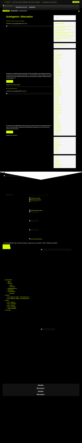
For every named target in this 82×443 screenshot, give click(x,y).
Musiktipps (57, 146)
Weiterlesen (10, 81)
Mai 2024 (56, 81)
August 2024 (57, 76)
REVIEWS (10, 283)
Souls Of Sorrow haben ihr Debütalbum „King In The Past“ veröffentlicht (26, 2)
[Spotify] (68, 1)
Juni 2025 (57, 61)
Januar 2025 (57, 69)
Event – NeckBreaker (11, 303)
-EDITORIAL (11, 291)
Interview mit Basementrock (11, 88)
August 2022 (57, 113)
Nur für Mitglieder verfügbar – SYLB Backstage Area (18, 296)
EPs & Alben (57, 141)
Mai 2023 (56, 99)
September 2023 (58, 93)
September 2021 (58, 130)
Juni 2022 (57, 116)
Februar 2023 (57, 104)
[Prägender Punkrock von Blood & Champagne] (29, 49)
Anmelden (57, 161)
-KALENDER (12, 308)
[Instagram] (64, 1)
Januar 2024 (57, 87)
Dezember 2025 (58, 54)
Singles (18, 84)
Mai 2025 (56, 63)
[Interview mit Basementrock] (29, 108)
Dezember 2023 (58, 89)
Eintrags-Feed (58, 163)
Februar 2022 (57, 122)
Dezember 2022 (58, 107)
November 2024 (58, 72)
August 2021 (57, 132)
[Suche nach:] (65, 17)
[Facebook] (62, 1)
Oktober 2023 (57, 92)
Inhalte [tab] (41, 385)
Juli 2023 (56, 96)
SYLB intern (57, 152)
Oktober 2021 (57, 129)
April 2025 (57, 64)
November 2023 (58, 90)
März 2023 (57, 103)
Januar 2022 (57, 124)
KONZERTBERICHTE (12, 288)
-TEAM (8, 310)
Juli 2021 (56, 133)
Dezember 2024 (58, 70)
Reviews (14, 84)
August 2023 (57, 95)
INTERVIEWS (10, 289)
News (56, 147)
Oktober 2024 (57, 73)
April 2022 (57, 119)
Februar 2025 (57, 67)
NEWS (9, 281)
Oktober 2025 (57, 57)
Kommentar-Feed (58, 164)
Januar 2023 (57, 106)
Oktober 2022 (57, 110)
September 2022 (58, 112)
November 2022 (58, 109)
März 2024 (57, 84)
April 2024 (57, 83)
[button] (6, 11)
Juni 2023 (57, 98)
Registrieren (57, 159)
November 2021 (58, 127)
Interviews (15, 135)
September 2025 (58, 58)
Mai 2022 (56, 118)
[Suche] (73, 18)
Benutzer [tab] (41, 388)
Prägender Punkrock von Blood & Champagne (15, 21)
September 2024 (58, 75)
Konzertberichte (58, 144)
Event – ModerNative (11, 306)
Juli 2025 (56, 60)
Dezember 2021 (58, 126)
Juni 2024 (57, 80)
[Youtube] (66, 1)
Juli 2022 (56, 115)
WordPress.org (58, 166)
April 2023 (57, 101)
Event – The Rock (11, 305)
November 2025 (58, 55)
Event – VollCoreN (11, 302)
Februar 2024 (57, 86)
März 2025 (57, 66)
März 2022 (57, 121)
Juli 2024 (56, 78)
